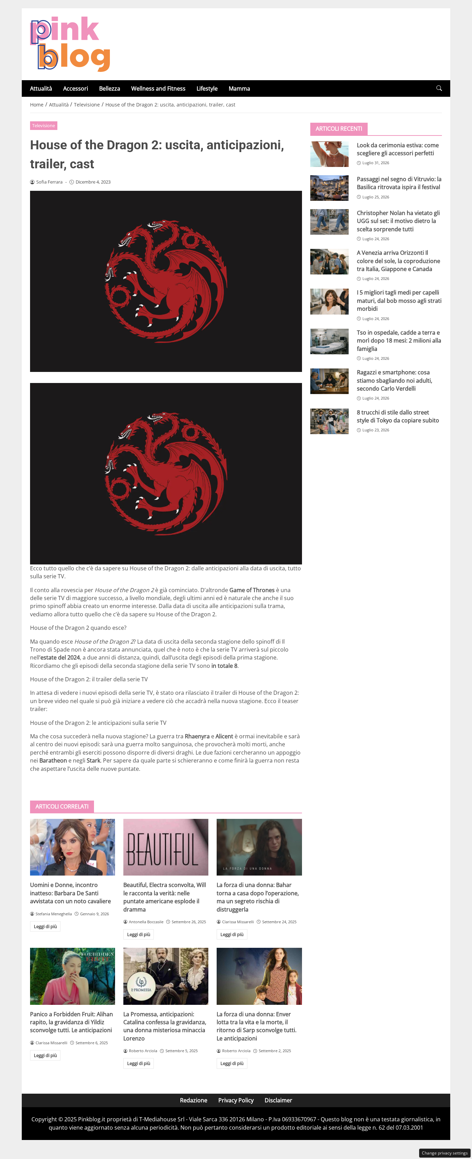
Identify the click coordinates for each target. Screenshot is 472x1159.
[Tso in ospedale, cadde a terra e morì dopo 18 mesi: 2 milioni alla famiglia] (329, 341)
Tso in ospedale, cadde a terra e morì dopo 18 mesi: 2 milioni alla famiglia (399, 340)
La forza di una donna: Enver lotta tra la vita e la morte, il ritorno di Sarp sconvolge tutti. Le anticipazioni (256, 1026)
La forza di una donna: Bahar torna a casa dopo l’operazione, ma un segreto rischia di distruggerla (258, 897)
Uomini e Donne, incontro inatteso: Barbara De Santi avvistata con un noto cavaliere (70, 893)
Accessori (75, 88)
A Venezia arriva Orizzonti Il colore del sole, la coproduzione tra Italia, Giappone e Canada (398, 260)
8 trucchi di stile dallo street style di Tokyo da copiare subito (398, 416)
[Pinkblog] (70, 43)
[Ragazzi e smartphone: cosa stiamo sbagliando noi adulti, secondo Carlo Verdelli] (329, 381)
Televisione (43, 125)
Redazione (193, 1100)
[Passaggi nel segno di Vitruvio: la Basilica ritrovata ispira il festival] (329, 187)
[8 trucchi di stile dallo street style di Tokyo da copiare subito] (329, 421)
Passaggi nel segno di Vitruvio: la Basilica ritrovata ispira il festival (399, 182)
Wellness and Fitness (158, 88)
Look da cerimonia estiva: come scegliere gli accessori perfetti (398, 149)
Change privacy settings (445, 1153)
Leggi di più (45, 926)
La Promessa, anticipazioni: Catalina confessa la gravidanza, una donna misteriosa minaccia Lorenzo (164, 1026)
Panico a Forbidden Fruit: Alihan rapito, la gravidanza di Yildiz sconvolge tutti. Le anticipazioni (71, 1022)
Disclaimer (278, 1100)
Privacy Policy (236, 1100)
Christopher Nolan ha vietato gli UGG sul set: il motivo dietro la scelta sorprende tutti (398, 221)
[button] (439, 88)
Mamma (239, 88)
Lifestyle (207, 88)
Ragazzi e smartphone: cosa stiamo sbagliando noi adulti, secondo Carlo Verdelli (394, 380)
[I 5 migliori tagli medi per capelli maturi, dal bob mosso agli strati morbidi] (329, 301)
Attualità (41, 88)
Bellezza (109, 88)
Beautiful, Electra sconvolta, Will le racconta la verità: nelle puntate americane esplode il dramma (164, 897)
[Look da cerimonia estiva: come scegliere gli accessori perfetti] (329, 154)
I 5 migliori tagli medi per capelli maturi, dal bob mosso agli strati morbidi (399, 300)
